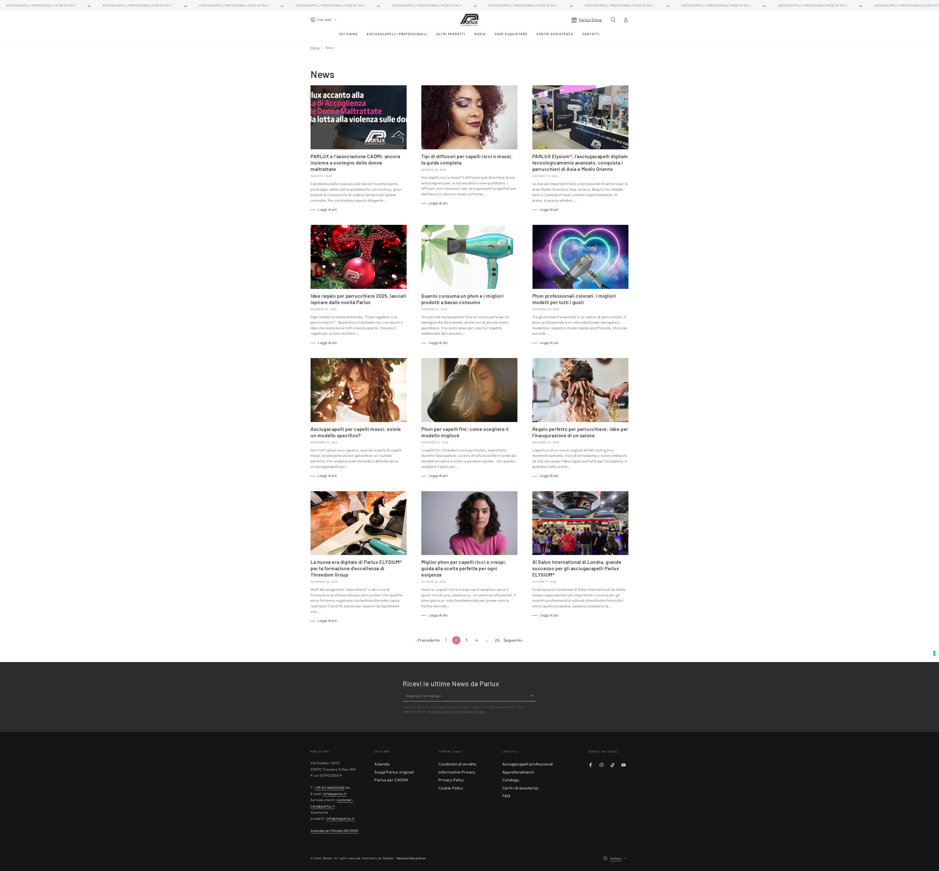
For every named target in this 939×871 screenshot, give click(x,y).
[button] (613, 19)
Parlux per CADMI (391, 779)
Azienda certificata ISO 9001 (334, 830)
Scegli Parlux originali (394, 772)
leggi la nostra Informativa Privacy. (457, 711)
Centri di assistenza (520, 787)
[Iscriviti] (533, 695)
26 (497, 640)
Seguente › (513, 640)
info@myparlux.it (340, 818)
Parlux (327, 858)
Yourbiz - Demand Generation (404, 858)
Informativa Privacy (456, 772)
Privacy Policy (451, 779)
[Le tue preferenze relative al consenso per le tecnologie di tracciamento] (934, 653)
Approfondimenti (518, 772)
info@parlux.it (334, 794)
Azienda (381, 764)
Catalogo (510, 779)
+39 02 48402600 (330, 787)
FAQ (506, 795)
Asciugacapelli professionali (527, 764)
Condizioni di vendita (457, 764)
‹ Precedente (428, 640)
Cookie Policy (450, 787)
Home (315, 48)
